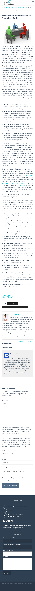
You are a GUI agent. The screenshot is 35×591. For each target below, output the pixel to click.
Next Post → (30, 341)
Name (4, 450)
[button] (33, 2)
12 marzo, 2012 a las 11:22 (16, 356)
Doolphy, (23, 183)
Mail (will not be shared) (9, 468)
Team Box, (14, 183)
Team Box (21, 185)
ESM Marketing (8, 7)
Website (4, 459)
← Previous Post (22, 341)
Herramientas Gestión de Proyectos (11, 307)
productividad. (24, 307)
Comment (5, 400)
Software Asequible (21, 7)
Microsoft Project (27, 175)
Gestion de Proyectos (13, 303)
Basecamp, (5, 183)
